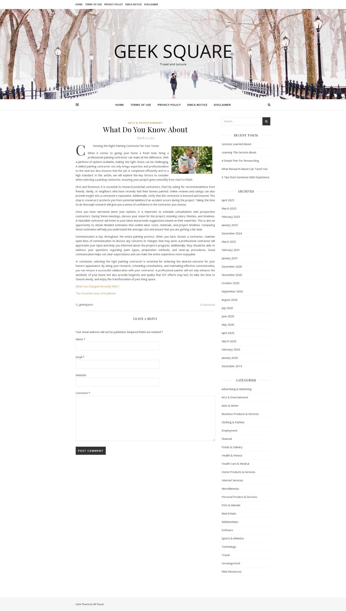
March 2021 (229, 241)
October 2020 (230, 283)
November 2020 (232, 275)
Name (80, 339)
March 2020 (229, 341)
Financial (227, 439)
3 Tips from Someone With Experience (245, 177)
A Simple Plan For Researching (240, 160)
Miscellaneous (230, 488)
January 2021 (230, 258)
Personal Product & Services (239, 497)
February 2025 (231, 216)
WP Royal (98, 604)
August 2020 (230, 299)
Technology (229, 546)
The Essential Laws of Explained (96, 293)
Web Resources (231, 571)
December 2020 (232, 266)
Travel (226, 555)
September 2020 (232, 291)
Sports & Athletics (233, 538)
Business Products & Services (240, 414)
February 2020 (231, 349)
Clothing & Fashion (233, 422)
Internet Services (232, 480)
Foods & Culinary (232, 447)
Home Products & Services (238, 472)
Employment (229, 430)
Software (227, 530)
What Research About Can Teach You (245, 169)
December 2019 (232, 366)
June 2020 (228, 316)
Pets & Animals (231, 505)
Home (79, 4)
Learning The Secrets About (239, 152)
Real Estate (229, 513)
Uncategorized (231, 563)
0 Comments (207, 304)
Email (80, 357)
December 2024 (232, 233)
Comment (83, 393)
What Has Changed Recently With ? (97, 286)
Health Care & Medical (235, 463)
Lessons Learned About (236, 144)
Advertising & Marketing (237, 389)
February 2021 (231, 250)
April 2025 (228, 200)
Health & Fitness (232, 455)
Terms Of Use (93, 4)
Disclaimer (151, 4)
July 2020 (227, 308)
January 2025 (230, 225)
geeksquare (86, 304)
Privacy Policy (113, 4)
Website (81, 375)
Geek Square (173, 51)
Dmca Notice (133, 4)
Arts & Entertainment (145, 122)
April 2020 (228, 333)
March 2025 (229, 208)
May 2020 (228, 324)
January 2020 (230, 358)
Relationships (230, 522)
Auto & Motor (230, 405)
